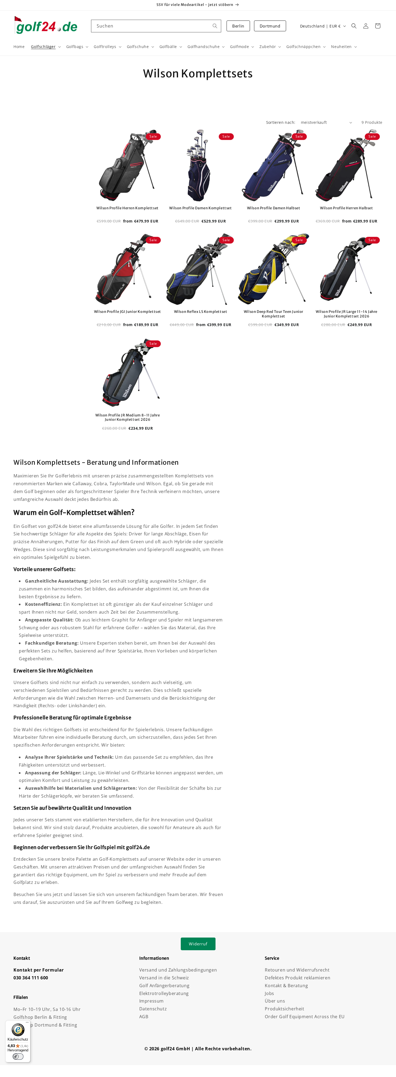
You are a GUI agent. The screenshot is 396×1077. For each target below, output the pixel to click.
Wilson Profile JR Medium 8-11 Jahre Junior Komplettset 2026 (127, 417)
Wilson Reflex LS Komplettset (200, 312)
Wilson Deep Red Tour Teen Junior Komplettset (273, 314)
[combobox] (156, 26)
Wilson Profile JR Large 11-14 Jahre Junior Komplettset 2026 (346, 314)
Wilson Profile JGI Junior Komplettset (127, 312)
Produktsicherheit (284, 1009)
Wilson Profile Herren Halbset (346, 208)
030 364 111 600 (30, 978)
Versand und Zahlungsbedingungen (178, 970)
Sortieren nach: (281, 122)
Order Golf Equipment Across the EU (305, 1017)
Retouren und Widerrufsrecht (297, 970)
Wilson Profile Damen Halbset (273, 208)
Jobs (269, 993)
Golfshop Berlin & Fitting (40, 1017)
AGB (143, 1017)
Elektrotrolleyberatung (164, 993)
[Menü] (27, 1023)
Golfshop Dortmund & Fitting (45, 1025)
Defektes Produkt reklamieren (297, 978)
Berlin (238, 26)
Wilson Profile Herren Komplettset (127, 208)
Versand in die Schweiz (164, 978)
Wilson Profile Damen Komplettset (200, 208)
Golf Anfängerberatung (164, 986)
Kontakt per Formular (38, 970)
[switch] (18, 1056)
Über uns (275, 1001)
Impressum (151, 1001)
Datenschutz (153, 1009)
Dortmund (270, 26)
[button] (354, 26)
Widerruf (198, 943)
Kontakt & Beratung (286, 986)
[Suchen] (215, 26)
